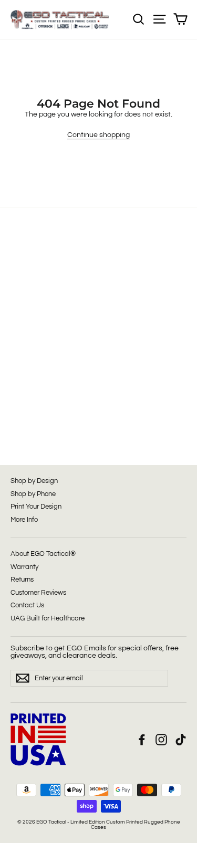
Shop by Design (34, 480)
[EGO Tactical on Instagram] (161, 739)
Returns (22, 579)
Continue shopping (98, 135)
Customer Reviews (38, 592)
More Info (24, 519)
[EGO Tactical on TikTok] (180, 739)
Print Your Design (36, 506)
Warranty (24, 567)
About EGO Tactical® (43, 553)
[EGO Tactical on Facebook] (142, 739)
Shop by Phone (33, 494)
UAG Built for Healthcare (48, 618)
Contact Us (27, 605)
